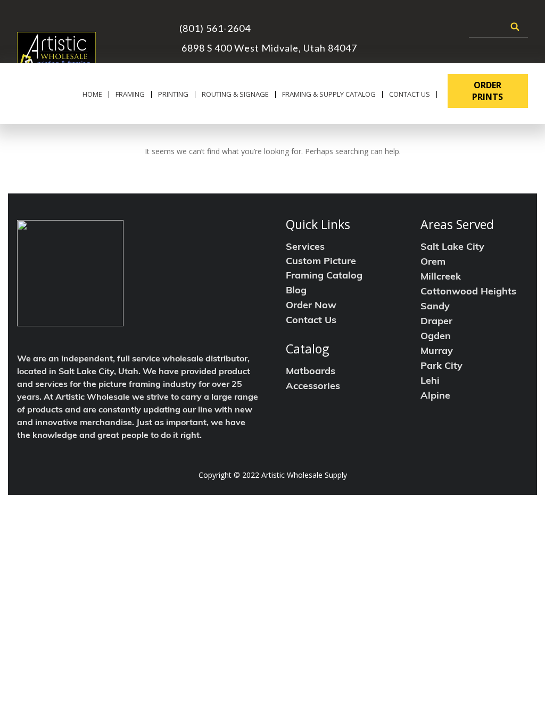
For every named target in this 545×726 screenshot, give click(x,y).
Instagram (399, 24)
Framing (130, 94)
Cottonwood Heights (468, 292)
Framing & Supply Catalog (329, 94)
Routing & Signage (235, 94)
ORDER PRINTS (487, 91)
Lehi (430, 381)
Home (92, 94)
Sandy (435, 307)
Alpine (435, 396)
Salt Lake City (452, 247)
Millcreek (440, 277)
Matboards (310, 372)
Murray (436, 352)
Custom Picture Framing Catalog (324, 269)
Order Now (311, 306)
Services (305, 247)
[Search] (515, 27)
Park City (441, 367)
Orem (432, 262)
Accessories (313, 387)
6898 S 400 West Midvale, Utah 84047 (268, 48)
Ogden (435, 337)
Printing (173, 94)
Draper (436, 322)
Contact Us (409, 94)
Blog (296, 291)
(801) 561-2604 (215, 28)
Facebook (379, 24)
